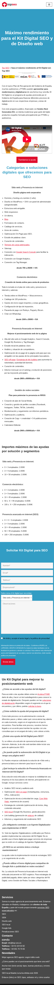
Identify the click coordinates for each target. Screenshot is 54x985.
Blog (6, 219)
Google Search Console (26, 252)
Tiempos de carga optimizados (17, 245)
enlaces (31, 815)
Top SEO (5, 68)
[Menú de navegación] (49, 4)
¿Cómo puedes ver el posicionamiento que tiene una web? (26, 961)
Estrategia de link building (27, 360)
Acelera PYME (44, 694)
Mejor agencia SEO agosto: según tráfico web (20, 957)
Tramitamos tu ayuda (27, 160)
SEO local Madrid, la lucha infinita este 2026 (20, 973)
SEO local (8, 812)
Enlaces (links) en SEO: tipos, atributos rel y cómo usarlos (26, 977)
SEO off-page (10, 360)
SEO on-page (21, 792)
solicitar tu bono (34, 706)
